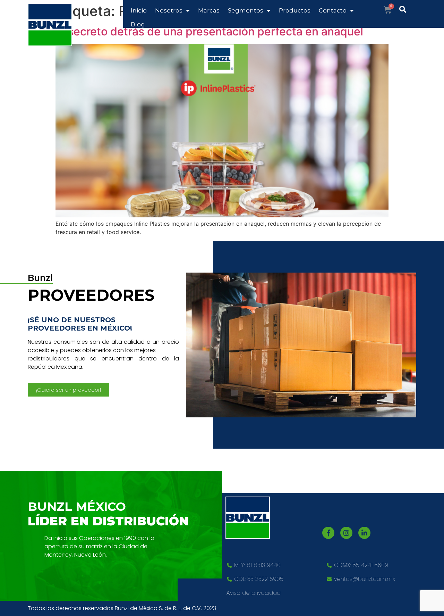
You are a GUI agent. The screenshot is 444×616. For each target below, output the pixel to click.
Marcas (209, 10)
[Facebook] (328, 533)
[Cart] (388, 10)
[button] (68, 390)
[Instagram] (346, 533)
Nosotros (168, 10)
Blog (138, 24)
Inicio (139, 10)
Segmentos (245, 10)
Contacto (333, 10)
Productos (294, 10)
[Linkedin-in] (364, 533)
